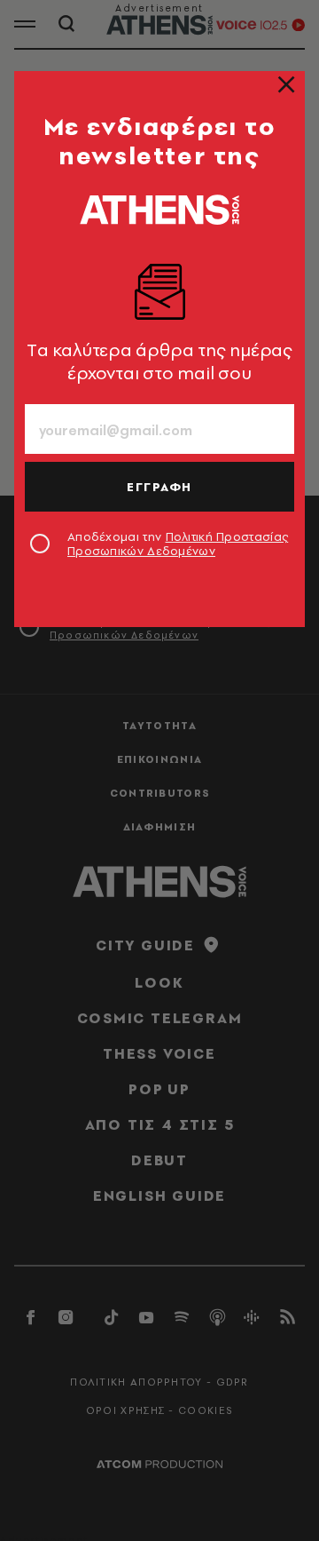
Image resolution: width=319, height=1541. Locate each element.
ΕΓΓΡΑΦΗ (159, 487)
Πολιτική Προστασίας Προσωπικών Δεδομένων (177, 543)
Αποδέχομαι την (177, 543)
